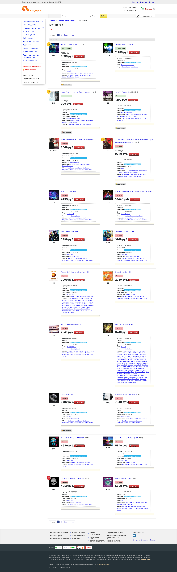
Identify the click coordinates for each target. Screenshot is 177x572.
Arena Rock (129, 353)
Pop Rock (119, 368)
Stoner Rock (135, 379)
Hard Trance (78, 168)
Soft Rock (135, 377)
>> (73, 35)
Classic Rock (142, 354)
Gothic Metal (125, 361)
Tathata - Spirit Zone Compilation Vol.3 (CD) (75, 272)
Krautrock (130, 365)
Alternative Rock (133, 351)
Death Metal (128, 356)
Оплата (151, 2)
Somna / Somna (75, 216)
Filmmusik (136, 174)
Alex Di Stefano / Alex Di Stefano (81, 462)
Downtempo (132, 421)
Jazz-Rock (124, 365)
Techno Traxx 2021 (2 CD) (123, 478)
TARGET (123, 347)
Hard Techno (89, 302)
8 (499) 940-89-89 (104, 564)
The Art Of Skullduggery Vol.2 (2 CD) (73, 478)
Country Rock (121, 356)
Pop (130, 118)
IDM (141, 174)
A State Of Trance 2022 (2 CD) (71, 44)
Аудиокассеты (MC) (30, 52)
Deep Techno (70, 300)
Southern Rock (143, 377)
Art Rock (135, 353)
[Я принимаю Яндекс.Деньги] (80, 547)
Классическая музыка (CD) (33, 28)
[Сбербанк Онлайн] (59, 547)
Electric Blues (74, 302)
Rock (128, 373)
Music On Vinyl (125, 214)
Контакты (135, 2)
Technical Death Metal (126, 380)
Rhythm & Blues (85, 309)
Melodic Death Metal (123, 366)
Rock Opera (133, 375)
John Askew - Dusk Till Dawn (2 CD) (127, 438)
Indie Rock (139, 363)
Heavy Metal (131, 363)
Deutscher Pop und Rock (131, 358)
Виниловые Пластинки (59, 533)
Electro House (126, 67)
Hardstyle (139, 506)
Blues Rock (74, 298)
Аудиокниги (27, 45)
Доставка (143, 2)
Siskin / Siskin (75, 256)
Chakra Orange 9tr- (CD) (123, 272)
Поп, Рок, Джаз (56, 536)
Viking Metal (132, 382)
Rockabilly (134, 373)
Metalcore (132, 366)
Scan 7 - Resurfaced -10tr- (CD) (71, 324)
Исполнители (28, 75)
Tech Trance (70, 77)
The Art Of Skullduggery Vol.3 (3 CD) (73, 438)
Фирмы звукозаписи (31, 79)
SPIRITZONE (70, 294)
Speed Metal (128, 379)
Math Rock (145, 365)
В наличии (95, 16)
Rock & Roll (141, 375)
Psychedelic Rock (140, 372)
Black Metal (127, 354)
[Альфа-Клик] (88, 547)
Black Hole (70, 254)
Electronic (70, 75)
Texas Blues (65, 312)
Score (144, 174)
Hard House (125, 118)
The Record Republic (73, 162)
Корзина (150, 9)
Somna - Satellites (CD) (68, 191)
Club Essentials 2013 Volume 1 (124, 44)
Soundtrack (120, 176)
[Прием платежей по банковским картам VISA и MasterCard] (69, 547)
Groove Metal (140, 361)
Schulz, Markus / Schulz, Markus (80, 120)
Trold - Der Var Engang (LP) (124, 324)
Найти (103, 16)
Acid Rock (125, 351)
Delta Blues (77, 300)
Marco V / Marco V (133, 116)
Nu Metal (145, 366)
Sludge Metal (128, 377)
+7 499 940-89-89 (130, 7)
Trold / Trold (128, 349)
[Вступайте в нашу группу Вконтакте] (134, 535)
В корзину (79, 56)
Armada (69, 71)
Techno (82, 310)
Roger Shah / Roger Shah (132, 256)
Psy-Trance (77, 169)
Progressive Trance (73, 124)
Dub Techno (85, 300)
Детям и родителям (30, 48)
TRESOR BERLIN (71, 347)
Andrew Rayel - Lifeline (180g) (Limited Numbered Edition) (134, 191)
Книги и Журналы (30, 61)
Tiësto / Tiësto (75, 419)
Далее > (67, 35)
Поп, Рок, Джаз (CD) (31, 25)
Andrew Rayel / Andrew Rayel (133, 216)
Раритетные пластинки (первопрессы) (32, 56)
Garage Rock (140, 359)
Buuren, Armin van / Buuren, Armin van (82, 73)
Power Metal (140, 368)
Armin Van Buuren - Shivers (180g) (126, 394)
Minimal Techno (80, 305)
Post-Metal (126, 368)
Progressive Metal (122, 370)
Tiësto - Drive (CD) (67, 394)
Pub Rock (124, 373)
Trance (77, 77)
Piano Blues (76, 307)
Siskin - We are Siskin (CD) (69, 231)
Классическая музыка (59, 539)
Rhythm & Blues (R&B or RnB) (70, 310)
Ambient (124, 174)
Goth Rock (132, 361)
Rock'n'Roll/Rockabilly (123, 375)
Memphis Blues (70, 305)
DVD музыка (28, 38)
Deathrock (136, 356)
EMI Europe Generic (126, 112)
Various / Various (130, 294)
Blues (69, 298)
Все (51, 29)
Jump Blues (83, 304)
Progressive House (79, 75)
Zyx (122, 500)
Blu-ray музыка (29, 35)
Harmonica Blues (75, 304)
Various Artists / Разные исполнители (82, 296)
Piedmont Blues (85, 307)
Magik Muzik (70, 214)
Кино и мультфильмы (31, 41)
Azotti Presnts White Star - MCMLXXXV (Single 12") (77, 139)
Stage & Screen (128, 176)
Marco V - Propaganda (122, 92)
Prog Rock (131, 372)
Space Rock (120, 379)
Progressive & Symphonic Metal (137, 370)
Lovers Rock (137, 365)
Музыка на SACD (29, 31)
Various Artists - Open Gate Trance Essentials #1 (76, 92)
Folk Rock (126, 359)
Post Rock (133, 368)
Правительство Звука (127, 65)
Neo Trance (86, 168)
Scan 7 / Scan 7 (75, 349)
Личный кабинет (147, 16)
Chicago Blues (83, 298)
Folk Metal (120, 359)
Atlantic (69, 416)
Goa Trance (71, 168)
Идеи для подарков (30, 82)
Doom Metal (142, 358)
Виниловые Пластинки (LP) (33, 21)
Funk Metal (133, 359)
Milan (122, 168)
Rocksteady (120, 377)
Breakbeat (125, 421)
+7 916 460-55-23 (130, 10)
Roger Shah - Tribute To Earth (124, 231)
